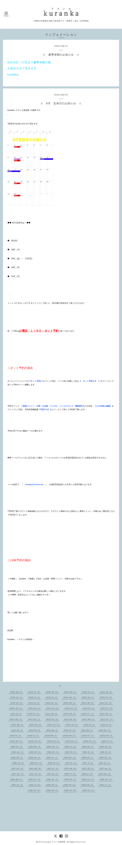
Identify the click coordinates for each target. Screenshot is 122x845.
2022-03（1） (35, 725)
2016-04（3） (88, 779)
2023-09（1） (51, 714)
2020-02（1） (71, 741)
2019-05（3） (105, 747)
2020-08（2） (70, 735)
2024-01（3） (89, 708)
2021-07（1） (70, 730)
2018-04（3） (105, 757)
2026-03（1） (88, 692)
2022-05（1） (17, 725)
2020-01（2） (90, 741)
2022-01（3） (72, 725)
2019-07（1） (70, 747)
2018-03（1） (18, 763)
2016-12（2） (70, 774)
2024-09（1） (69, 703)
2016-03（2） (106, 779)
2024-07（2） (106, 703)
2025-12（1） (34, 697)
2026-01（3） (17, 697)
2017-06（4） (70, 768)
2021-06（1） (87, 730)
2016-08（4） (17, 779)
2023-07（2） (88, 714)
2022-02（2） (54, 725)
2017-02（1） (35, 774)
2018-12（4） (88, 752)
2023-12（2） (107, 708)
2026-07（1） (34, 692)
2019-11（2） (107, 741)
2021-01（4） (16, 735)
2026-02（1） (106, 692)
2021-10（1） (17, 730)
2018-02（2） (36, 763)
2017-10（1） (105, 763)
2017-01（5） (53, 774)
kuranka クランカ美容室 (54, 842)
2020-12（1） (33, 735)
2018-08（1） (35, 757)
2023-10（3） (33, 714)
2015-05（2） (52, 790)
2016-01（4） (17, 785)
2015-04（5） (70, 790)
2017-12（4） (71, 763)
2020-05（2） (17, 741)
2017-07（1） (53, 768)
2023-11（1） (16, 714)
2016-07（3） (34, 779)
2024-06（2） (16, 708)
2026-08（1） (16, 692)
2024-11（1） (34, 703)
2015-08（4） (87, 785)
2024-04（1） (34, 708)
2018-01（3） (54, 763)
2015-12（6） (35, 785)
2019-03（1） (35, 752)
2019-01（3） (71, 752)
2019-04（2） (17, 752)
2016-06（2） (52, 779)
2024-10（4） (51, 703)
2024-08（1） (87, 703)
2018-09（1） (17, 757)
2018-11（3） (106, 752)
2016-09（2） (105, 774)
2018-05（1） (88, 757)
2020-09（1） (51, 735)
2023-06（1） (106, 714)
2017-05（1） (88, 768)
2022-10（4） (70, 719)
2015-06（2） (34, 790)
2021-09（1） (35, 730)
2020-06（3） (107, 735)
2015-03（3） (88, 790)
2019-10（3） (17, 747)
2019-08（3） (53, 747)
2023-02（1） (52, 719)
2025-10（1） (52, 697)
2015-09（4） (69, 785)
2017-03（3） (18, 774)
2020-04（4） (35, 741)
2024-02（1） (71, 708)
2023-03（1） (34, 719)
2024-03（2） (53, 708)
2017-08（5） (35, 768)
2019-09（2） (35, 747)
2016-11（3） (88, 774)
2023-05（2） (16, 719)
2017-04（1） (106, 768)
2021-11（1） (106, 725)
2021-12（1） (90, 725)
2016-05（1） (70, 779)
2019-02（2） (53, 752)
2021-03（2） (105, 730)
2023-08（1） (69, 714)
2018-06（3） (70, 757)
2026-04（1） (70, 692)
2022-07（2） (107, 719)
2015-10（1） (52, 785)
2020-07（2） (88, 735)
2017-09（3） (17, 768)
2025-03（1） (106, 697)
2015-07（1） (105, 785)
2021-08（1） (52, 730)
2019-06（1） (88, 747)
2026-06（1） (52, 692)
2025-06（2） (70, 697)
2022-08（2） (89, 719)
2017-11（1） (88, 763)
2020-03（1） (53, 741)
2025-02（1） (17, 703)
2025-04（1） (88, 697)
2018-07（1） (52, 757)
